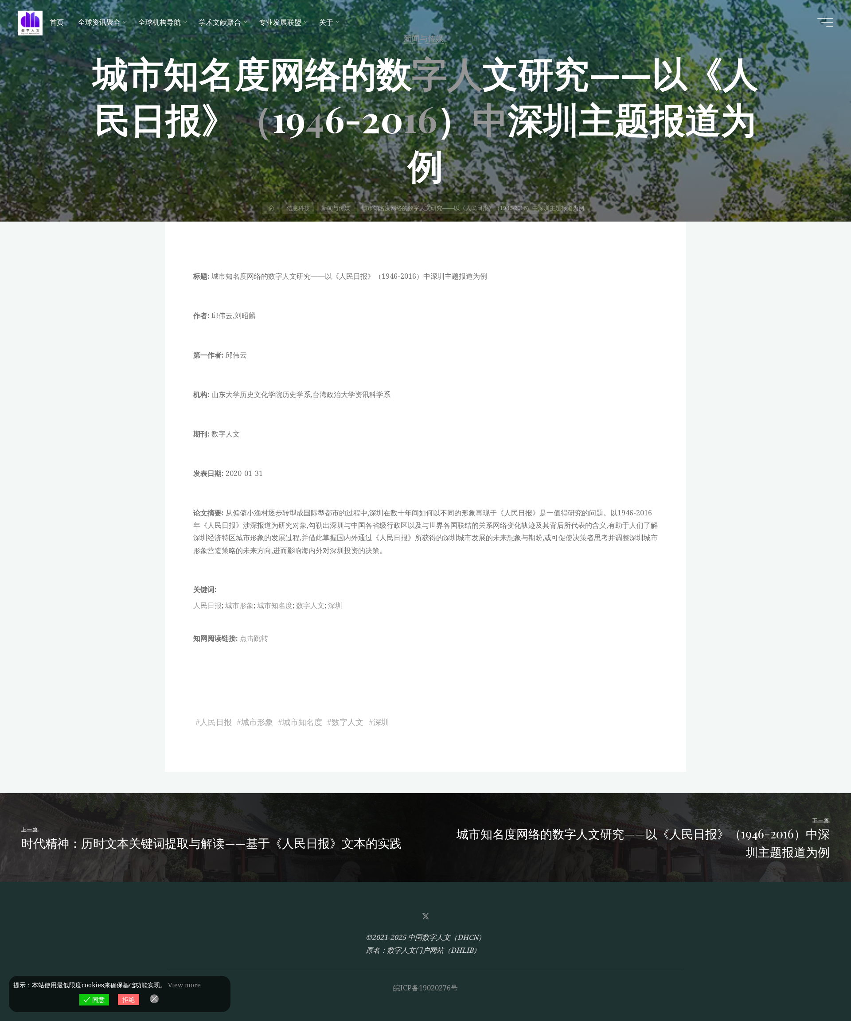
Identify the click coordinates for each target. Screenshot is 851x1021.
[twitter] (425, 916)
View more (184, 985)
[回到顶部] (816, 986)
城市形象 (239, 605)
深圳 (335, 605)
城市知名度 (275, 605)
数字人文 (310, 605)
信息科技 (298, 208)
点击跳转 (254, 638)
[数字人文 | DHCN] (30, 22)
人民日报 (207, 605)
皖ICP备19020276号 (425, 988)
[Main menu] (825, 22)
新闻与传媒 (335, 208)
